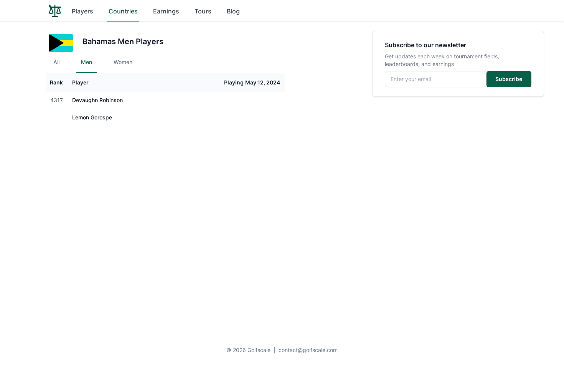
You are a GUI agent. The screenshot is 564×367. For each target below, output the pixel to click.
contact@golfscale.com (308, 350)
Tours (203, 11)
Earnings (166, 11)
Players (82, 11)
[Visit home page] (55, 11)
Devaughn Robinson (97, 100)
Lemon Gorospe (92, 117)
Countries (123, 11)
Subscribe (508, 79)
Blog (233, 11)
